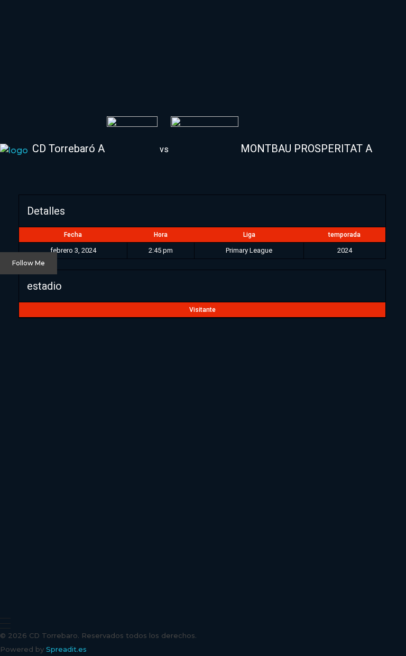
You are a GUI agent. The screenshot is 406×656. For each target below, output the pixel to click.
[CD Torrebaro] (39, 65)
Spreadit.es (66, 649)
